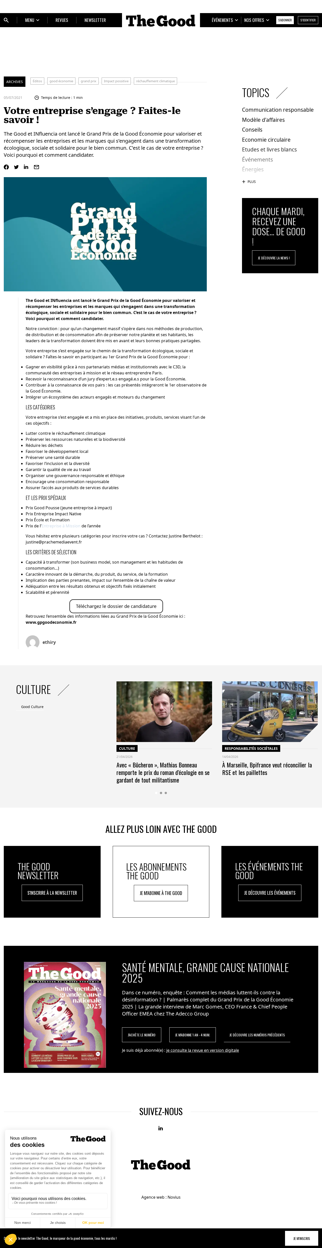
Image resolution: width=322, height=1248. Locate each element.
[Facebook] (6, 167)
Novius (174, 1197)
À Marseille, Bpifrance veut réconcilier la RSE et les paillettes (267, 768)
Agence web (153, 1197)
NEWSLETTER (95, 20)
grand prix (88, 81)
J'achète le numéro (141, 1034)
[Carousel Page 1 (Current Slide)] (156, 793)
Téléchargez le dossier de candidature (116, 606)
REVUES (62, 20)
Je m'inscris (301, 1238)
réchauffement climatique (155, 81)
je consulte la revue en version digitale (202, 1050)
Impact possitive (116, 81)
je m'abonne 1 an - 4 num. (192, 1034)
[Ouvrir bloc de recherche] (6, 20)
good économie (61, 81)
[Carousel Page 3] (166, 793)
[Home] (161, 21)
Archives (14, 81)
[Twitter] (16, 167)
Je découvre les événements (270, 892)
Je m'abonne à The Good (161, 893)
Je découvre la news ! (274, 257)
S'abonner (285, 20)
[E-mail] (36, 167)
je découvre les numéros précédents (257, 1034)
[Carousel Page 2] (161, 793)
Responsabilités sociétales (251, 748)
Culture (127, 748)
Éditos (37, 81)
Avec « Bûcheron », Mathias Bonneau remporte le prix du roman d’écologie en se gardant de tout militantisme (163, 772)
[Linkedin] (26, 167)
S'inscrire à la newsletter (52, 892)
